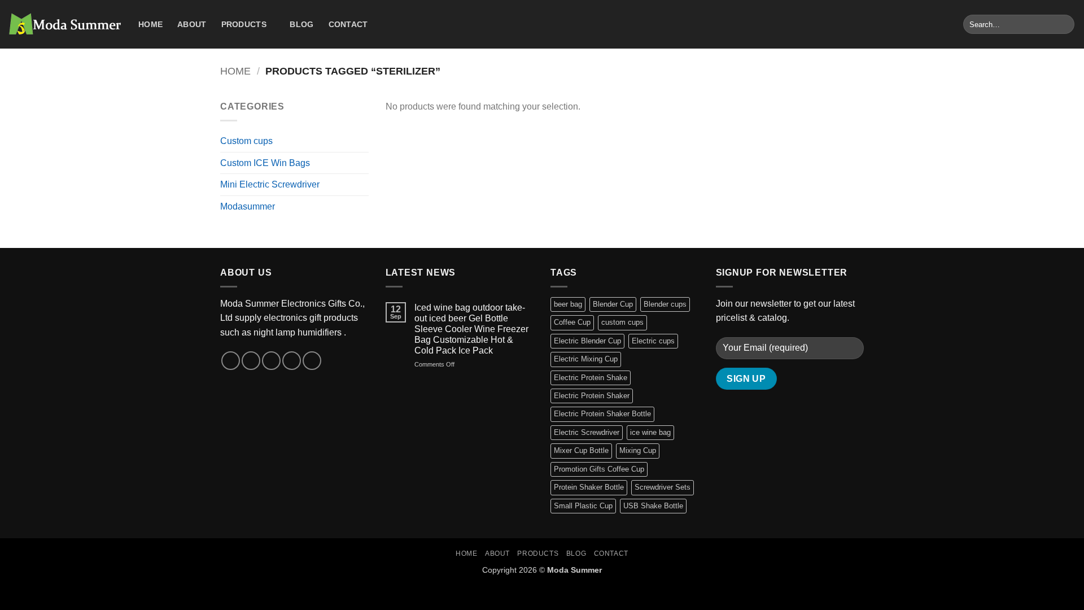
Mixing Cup (637, 450)
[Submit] (1064, 24)
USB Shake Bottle (653, 506)
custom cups (622, 322)
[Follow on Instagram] (251, 360)
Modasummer (247, 206)
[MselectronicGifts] (64, 24)
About (191, 24)
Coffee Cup (572, 322)
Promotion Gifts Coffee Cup (599, 469)
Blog (301, 24)
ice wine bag (650, 432)
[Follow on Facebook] (230, 360)
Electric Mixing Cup (586, 359)
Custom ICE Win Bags (265, 163)
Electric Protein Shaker (592, 395)
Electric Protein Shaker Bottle (602, 413)
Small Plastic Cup (583, 506)
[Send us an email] (271, 360)
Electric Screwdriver (586, 432)
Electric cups (653, 341)
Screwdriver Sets (662, 487)
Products (243, 24)
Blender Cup (613, 304)
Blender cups (665, 304)
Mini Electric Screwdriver (270, 184)
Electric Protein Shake (590, 377)
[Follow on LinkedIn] (312, 360)
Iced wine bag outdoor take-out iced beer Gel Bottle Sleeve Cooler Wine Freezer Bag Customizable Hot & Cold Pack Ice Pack (471, 329)
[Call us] (291, 360)
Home (150, 24)
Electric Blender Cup (587, 341)
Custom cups (246, 141)
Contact (348, 24)
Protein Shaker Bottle (589, 487)
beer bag (568, 304)
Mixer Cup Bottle (581, 450)
